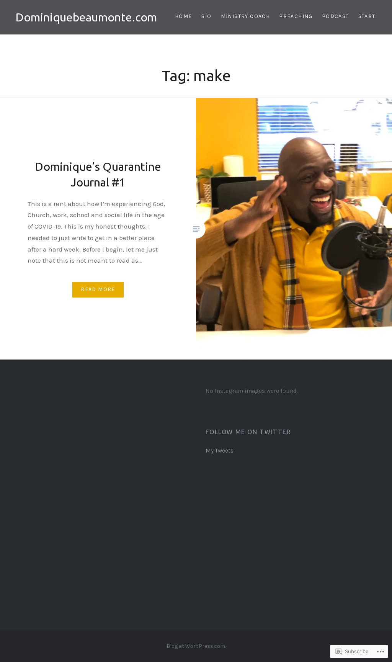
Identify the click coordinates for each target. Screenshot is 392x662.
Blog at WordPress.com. (196, 646)
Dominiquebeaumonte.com (86, 17)
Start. (367, 16)
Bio (206, 16)
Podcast (335, 16)
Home (183, 16)
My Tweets (220, 450)
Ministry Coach (245, 16)
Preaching (296, 16)
